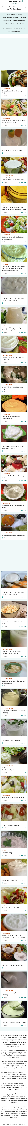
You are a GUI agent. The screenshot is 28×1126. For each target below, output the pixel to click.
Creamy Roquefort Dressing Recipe (13, 535)
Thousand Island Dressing (14, 14)
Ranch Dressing (8, 26)
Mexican (4, 850)
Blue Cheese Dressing (14, 31)
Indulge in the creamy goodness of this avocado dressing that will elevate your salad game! (13, 268)
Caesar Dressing (7, 17)
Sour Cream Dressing (19, 20)
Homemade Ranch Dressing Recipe (13, 797)
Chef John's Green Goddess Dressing (14, 1022)
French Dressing (19, 26)
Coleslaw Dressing (19, 28)
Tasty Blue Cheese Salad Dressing (13, 908)
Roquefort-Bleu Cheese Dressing (12, 880)
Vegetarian (5, 264)
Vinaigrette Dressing (19, 17)
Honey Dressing (19, 23)
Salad (3, 205)
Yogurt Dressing (9, 23)
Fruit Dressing (7, 20)
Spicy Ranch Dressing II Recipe (12, 150)
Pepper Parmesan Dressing (10, 825)
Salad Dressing (6, 88)
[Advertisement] (14, 54)
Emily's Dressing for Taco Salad (12, 965)
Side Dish (4, 619)
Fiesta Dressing (7, 853)
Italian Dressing (8, 28)
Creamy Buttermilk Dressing (11, 740)
